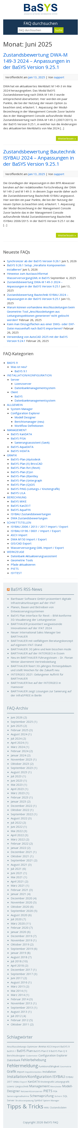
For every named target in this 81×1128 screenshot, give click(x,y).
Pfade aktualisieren (23, 564)
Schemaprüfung (42, 1096)
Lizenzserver (23, 383)
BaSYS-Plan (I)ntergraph (26, 480)
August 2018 (19, 957)
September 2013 (22, 1007)
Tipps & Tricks (25, 1106)
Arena (42, 1046)
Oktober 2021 (20, 856)
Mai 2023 (17, 784)
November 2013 (21, 1003)
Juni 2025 (17, 726)
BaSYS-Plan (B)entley (24, 476)
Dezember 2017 (21, 969)
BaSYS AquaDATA (22, 447)
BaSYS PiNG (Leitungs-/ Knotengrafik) (35, 489)
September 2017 (22, 974)
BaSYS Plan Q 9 (59, 1051)
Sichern (58, 1096)
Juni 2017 (17, 978)
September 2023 (22, 768)
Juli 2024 (16, 738)
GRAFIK (12, 455)
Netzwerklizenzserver (32, 1091)
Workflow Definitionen (29, 426)
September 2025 (22, 721)
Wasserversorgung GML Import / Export (37, 548)
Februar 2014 (19, 999)
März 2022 (18, 839)
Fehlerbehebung (33, 1060)
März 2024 (18, 747)
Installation (49, 1071)
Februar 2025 (19, 730)
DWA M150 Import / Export (29, 539)
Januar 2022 (18, 848)
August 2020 (19, 915)
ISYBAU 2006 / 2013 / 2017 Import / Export (39, 526)
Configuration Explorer (25, 413)
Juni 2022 (17, 826)
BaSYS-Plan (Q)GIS (23, 484)
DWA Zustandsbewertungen (29, 518)
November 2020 (21, 902)
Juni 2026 (17, 717)
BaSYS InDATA (20, 451)
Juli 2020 (16, 919)
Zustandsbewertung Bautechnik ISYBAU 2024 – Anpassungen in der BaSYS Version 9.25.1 (39, 157)
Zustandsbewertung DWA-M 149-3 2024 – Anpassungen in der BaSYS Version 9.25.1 (36, 60)
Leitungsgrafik (62, 1081)
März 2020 (18, 923)
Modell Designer (25, 417)
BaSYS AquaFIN (21, 510)
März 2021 (18, 885)
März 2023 (18, 793)
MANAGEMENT (17, 430)
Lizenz (10, 1086)
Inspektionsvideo (33, 1072)
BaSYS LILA (18, 493)
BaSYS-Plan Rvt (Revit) (25, 468)
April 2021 (17, 881)
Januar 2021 (18, 894)
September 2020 (22, 911)
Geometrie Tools (22, 560)
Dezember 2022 (21, 806)
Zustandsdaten (58, 1107)
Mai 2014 (17, 991)
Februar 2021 (19, 890)
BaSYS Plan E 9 (42, 1051)
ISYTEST (16, 573)
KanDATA (34, 1081)
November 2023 (21, 759)
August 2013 (19, 1011)
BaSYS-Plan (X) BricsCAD (26, 463)
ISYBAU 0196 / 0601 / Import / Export (36, 531)
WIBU (46, 1107)
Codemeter (32, 1055)
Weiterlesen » (67, 138)
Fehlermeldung (22, 1066)
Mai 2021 (17, 877)
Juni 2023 (17, 780)
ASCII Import (19, 535)
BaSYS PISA (18, 438)
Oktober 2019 (20, 944)
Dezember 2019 (21, 936)
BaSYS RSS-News (26, 589)
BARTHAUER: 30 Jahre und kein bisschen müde (41, 649)
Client (14, 392)
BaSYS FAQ (51, 1122)
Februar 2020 (19, 927)
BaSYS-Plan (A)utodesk (25, 459)
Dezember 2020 (21, 898)
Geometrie (65, 1066)
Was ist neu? (19, 367)
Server (15, 379)
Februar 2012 (19, 1020)
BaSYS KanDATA (21, 434)
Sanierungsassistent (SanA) (32, 442)
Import (20, 1071)
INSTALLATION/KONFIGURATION (29, 375)
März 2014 (18, 995)
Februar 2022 (19, 843)
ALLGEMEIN (15, 405)
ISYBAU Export (20, 1082)
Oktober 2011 (20, 1024)
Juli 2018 (16, 961)
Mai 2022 (17, 831)
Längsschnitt (21, 1086)
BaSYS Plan (25, 1051)
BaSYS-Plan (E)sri (22, 472)
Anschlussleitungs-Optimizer (22, 1046)
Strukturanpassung (24, 1100)
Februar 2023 (19, 797)
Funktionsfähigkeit (49, 1066)
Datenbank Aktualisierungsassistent (34, 556)
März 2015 (18, 986)
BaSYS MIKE (19, 501)
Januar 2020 (18, 932)
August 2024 (19, 734)
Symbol (38, 1100)
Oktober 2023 (20, 764)
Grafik (11, 1071)
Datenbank (13, 1060)
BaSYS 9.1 (21, 371)
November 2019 (21, 940)
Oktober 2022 (20, 810)
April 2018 (17, 965)
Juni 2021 (17, 873)
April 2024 (17, 742)
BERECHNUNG (16, 497)
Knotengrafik (47, 1081)
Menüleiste (55, 1086)
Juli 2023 (16, 776)
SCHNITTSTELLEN (19, 522)
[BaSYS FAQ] (40, 13)
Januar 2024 (18, 755)
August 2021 (19, 864)
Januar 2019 (18, 953)
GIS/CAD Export (21, 543)
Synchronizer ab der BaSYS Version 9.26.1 (34, 261)
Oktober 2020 (20, 906)
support (59, 77)
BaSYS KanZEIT (21, 505)
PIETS (15, 568)
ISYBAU (58, 1076)
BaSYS (19, 396)
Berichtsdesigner (16, 1055)
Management (39, 1086)
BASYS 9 (12, 363)
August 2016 (19, 982)
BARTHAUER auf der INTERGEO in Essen (37, 653)
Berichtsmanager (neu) (29, 421)
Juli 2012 (16, 1016)
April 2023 (17, 789)
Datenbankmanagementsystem (35, 388)
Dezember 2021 (21, 852)
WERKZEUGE (15, 552)
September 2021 (22, 860)
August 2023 (19, 772)
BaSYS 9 (65, 1046)
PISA (55, 1091)
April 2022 (17, 835)
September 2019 (22, 948)
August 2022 (19, 818)
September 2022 (22, 814)
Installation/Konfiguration (29, 1076)
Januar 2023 (18, 801)
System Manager (22, 409)
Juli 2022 (16, 822)
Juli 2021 (16, 869)
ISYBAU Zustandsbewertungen (31, 514)
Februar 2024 (19, 751)
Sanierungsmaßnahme (18, 1096)
